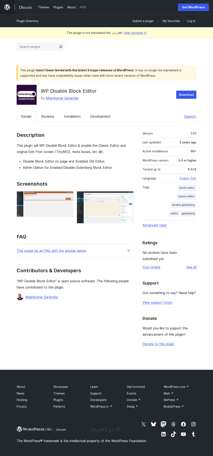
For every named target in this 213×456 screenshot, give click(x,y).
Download (186, 94)
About (21, 386)
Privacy (22, 406)
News (20, 393)
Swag (132, 406)
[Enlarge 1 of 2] (68, 197)
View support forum (157, 302)
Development (100, 116)
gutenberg (188, 213)
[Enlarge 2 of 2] (128, 197)
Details (26, 116)
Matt (168, 393)
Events (131, 393)
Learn (94, 386)
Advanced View (154, 225)
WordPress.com (176, 386)
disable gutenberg (183, 204)
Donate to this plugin (158, 344)
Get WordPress (193, 7)
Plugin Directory (28, 21)
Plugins (58, 400)
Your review (151, 267)
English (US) (188, 178)
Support (190, 116)
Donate (134, 400)
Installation (72, 116)
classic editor (186, 196)
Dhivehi (61, 429)
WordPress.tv (101, 406)
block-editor (187, 187)
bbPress (171, 400)
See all (191, 267)
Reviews (47, 116)
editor (174, 213)
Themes (59, 393)
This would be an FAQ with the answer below (51, 251)
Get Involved (136, 386)
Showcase (60, 386)
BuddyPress (174, 406)
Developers (98, 400)
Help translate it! (135, 33)
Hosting (22, 400)
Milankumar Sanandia (62, 98)
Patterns (59, 406)
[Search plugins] (61, 47)
